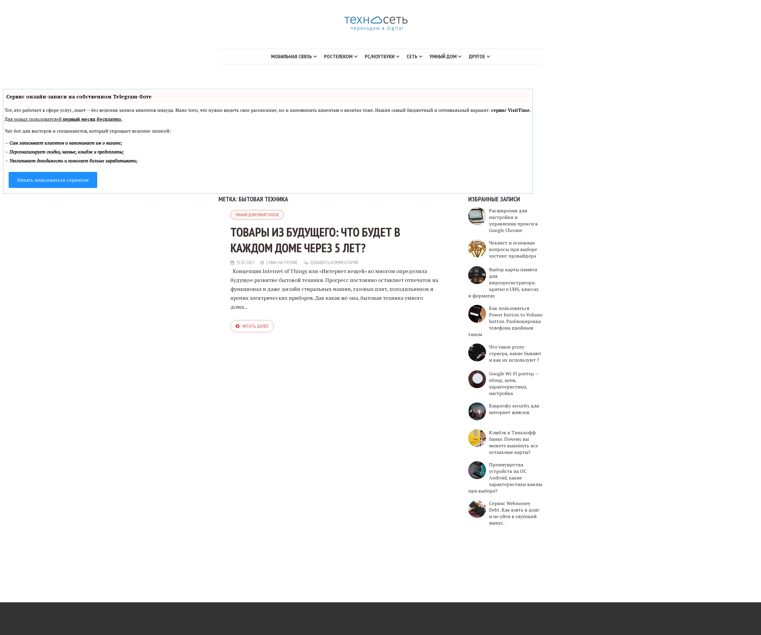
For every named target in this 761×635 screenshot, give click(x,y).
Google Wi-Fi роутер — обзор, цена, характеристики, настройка (514, 383)
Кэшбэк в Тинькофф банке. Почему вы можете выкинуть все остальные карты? (513, 442)
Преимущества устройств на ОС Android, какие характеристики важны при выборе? (505, 477)
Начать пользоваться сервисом (53, 180)
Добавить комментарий (334, 262)
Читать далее (255, 326)
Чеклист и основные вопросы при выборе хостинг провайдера (513, 249)
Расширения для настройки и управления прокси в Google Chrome (513, 220)
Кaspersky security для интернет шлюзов (514, 409)
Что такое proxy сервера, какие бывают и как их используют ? (515, 353)
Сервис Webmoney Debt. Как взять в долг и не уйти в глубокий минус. (514, 513)
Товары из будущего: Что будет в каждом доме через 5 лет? (315, 239)
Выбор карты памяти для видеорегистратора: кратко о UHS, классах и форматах (503, 282)
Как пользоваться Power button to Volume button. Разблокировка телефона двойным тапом (505, 321)
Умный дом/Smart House (257, 214)
